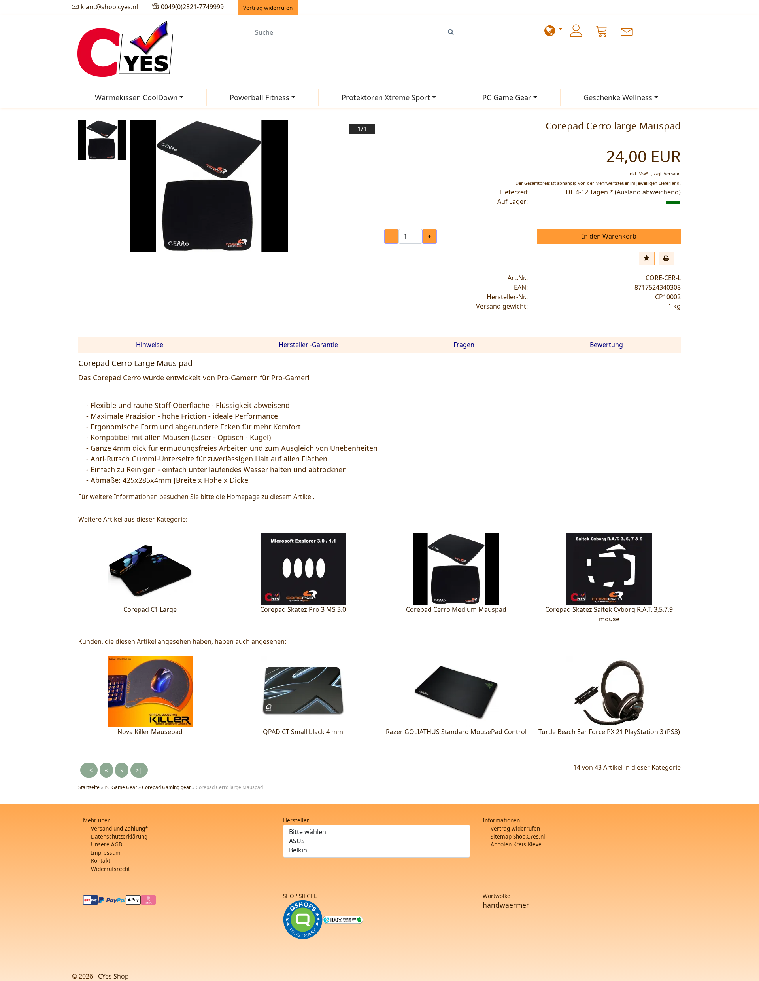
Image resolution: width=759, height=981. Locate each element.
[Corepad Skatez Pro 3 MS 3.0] (303, 568)
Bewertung (606, 344)
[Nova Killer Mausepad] (150, 690)
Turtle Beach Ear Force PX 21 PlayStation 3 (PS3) (609, 731)
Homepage (243, 496)
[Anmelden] (576, 31)
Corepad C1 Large (150, 609)
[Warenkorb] (601, 31)
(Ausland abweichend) (648, 192)
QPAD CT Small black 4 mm (303, 731)
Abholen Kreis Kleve (516, 844)
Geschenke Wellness (617, 97)
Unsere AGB (106, 844)
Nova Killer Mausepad (150, 731)
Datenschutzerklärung (119, 836)
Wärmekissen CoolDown (136, 97)
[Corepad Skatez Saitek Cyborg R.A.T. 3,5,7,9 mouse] (609, 568)
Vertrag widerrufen (515, 828)
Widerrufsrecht (110, 869)
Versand (672, 173)
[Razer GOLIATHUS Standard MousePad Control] (456, 690)
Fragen (463, 344)
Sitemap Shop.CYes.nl (518, 836)
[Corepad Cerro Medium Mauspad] (456, 568)
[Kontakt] (627, 31)
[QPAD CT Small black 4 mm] (303, 690)
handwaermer (506, 905)
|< (89, 770)
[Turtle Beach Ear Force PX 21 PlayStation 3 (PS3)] (609, 690)
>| (139, 770)
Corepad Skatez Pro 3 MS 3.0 (303, 609)
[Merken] (647, 258)
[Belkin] (376, 850)
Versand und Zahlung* (119, 828)
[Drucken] (666, 258)
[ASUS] (376, 841)
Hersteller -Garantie (308, 344)
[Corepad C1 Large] (150, 568)
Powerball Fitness (259, 97)
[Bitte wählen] (376, 832)
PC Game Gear (506, 97)
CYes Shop (113, 976)
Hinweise (149, 344)
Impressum (106, 852)
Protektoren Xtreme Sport (386, 97)
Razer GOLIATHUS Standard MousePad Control (456, 731)
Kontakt (100, 860)
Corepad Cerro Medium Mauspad (456, 609)
